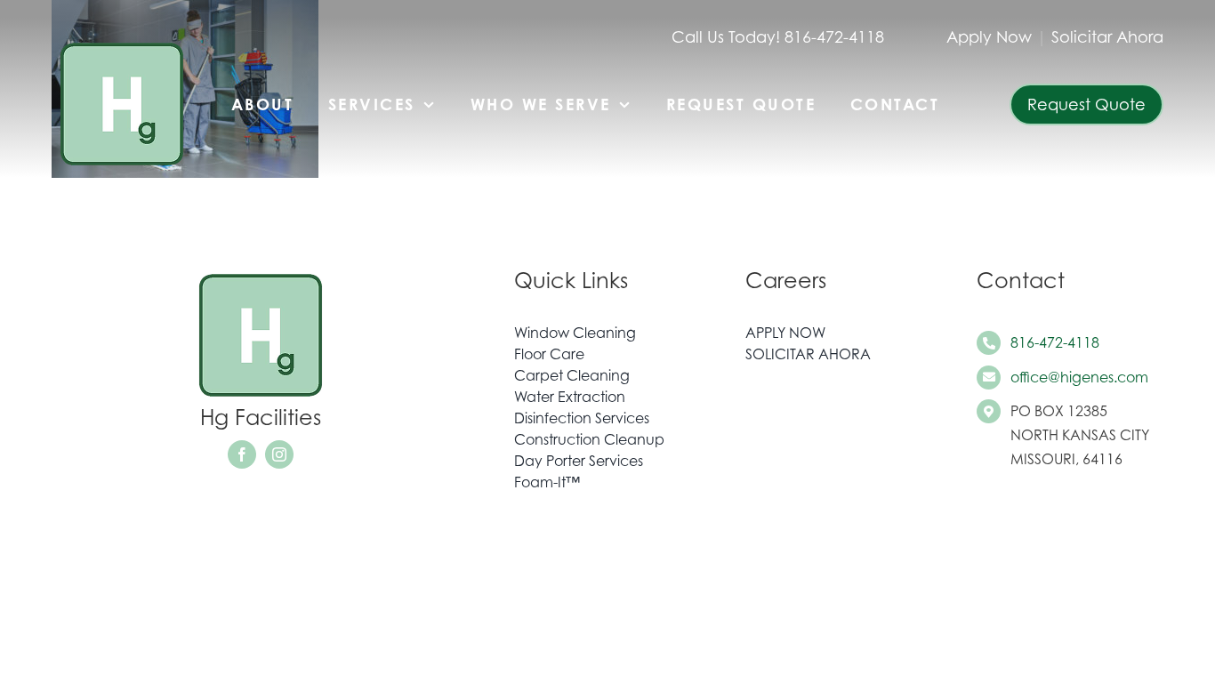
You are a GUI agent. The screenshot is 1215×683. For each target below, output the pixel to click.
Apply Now (989, 37)
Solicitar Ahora (1107, 37)
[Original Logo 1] (121, 43)
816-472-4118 (1054, 342)
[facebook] (242, 454)
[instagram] (279, 454)
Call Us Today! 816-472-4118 (778, 37)
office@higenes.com (1079, 377)
